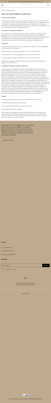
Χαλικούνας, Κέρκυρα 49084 (8, 254)
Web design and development (23, 284)
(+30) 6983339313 (7, 247)
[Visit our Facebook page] (24, 278)
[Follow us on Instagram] (26, 278)
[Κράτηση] (48, 5)
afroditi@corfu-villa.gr (8, 250)
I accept (10, 269)
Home (2, 10)
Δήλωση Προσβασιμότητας (36, 398)
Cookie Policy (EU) (24, 398)
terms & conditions (12, 269)
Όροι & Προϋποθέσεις (14, 398)
